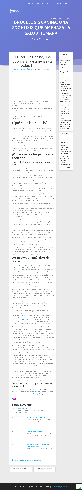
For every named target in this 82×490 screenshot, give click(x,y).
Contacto (67, 18)
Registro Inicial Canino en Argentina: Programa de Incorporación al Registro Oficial (65, 97)
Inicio (30, 4)
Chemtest (28, 101)
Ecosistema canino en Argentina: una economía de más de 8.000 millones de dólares (65, 109)
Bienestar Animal (47, 11)
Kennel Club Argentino (35, 394)
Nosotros (39, 4)
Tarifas (49, 4)
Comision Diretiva (20, 69)
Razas (33, 11)
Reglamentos (55, 18)
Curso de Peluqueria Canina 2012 (36, 417)
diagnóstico (37, 460)
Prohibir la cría (64, 11)
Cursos (68, 4)
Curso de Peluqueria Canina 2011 (21, 409)
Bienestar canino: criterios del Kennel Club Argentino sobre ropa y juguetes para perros (65, 137)
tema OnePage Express (60, 487)
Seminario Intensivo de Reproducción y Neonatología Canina (38, 445)
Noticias (46, 69)
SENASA (15, 371)
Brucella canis (24, 460)
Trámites (59, 4)
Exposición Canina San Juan (35, 431)
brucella (17, 460)
